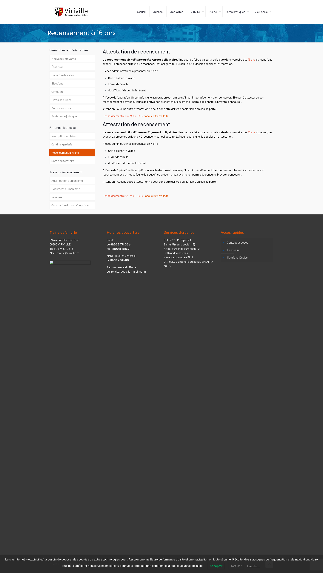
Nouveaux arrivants (63, 58)
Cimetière (57, 91)
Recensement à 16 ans (65, 152)
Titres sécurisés (61, 100)
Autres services (61, 108)
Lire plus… (253, 566)
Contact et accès (237, 242)
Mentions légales (237, 257)
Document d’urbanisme (65, 189)
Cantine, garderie (61, 144)
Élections (57, 83)
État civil (57, 67)
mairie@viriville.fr (68, 253)
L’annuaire (233, 250)
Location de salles (62, 75)
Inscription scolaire (63, 136)
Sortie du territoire (62, 160)
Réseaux (56, 197)
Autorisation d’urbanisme (67, 180)
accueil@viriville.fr (156, 116)
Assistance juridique (64, 116)
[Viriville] (70, 12)
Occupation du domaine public (70, 205)
